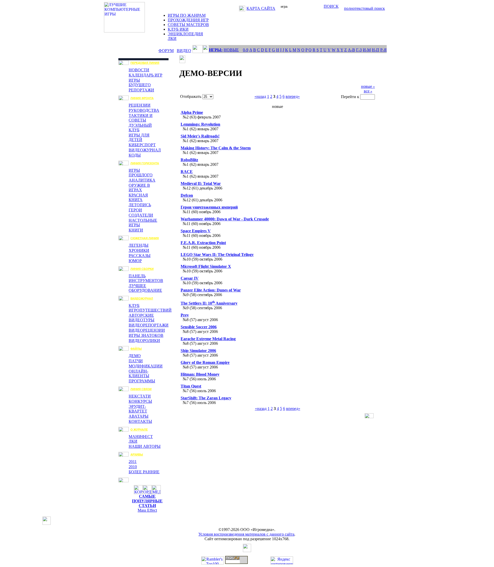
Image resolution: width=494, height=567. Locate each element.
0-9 (245, 50)
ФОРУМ (166, 50)
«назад (260, 96)
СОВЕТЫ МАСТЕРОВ (188, 24)
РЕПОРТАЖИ (141, 90)
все (368, 91)
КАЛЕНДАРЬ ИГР (145, 75)
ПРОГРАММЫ (142, 381)
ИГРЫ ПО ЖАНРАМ (187, 15)
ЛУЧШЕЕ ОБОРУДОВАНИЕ (145, 288)
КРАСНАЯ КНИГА (138, 197)
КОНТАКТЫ (140, 421)
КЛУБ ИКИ (178, 29)
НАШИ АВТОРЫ (145, 446)
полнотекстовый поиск (364, 8)
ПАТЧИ (136, 361)
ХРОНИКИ (139, 250)
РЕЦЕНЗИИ (140, 105)
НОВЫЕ (231, 50)
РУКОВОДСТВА (144, 110)
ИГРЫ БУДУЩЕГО (140, 82)
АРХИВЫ (136, 454)
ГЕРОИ (135, 210)
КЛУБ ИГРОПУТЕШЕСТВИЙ (150, 307)
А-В (351, 50)
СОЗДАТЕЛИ (141, 215)
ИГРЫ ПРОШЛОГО (141, 172)
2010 (133, 467)
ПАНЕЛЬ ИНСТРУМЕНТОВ (146, 278)
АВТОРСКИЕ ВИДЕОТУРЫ (141, 317)
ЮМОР (135, 261)
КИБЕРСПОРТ (142, 145)
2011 (133, 461)
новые (368, 86)
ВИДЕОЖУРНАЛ (145, 150)
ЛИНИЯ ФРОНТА (142, 98)
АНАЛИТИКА (142, 180)
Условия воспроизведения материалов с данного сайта (246, 534)
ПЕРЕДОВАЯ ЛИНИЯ (144, 62)
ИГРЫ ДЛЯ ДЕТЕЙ (139, 137)
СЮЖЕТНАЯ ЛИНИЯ (144, 238)
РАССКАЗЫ (140, 255)
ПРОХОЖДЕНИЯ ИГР (188, 20)
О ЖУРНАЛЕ (139, 429)
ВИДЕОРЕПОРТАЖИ (149, 325)
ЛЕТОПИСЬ (140, 205)
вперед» (293, 96)
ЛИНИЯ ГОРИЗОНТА (144, 163)
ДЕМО (135, 356)
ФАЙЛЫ (136, 348)
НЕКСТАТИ (140, 396)
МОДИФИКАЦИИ (146, 366)
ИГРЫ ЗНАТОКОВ (146, 335)
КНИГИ (136, 230)
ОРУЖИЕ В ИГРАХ (139, 187)
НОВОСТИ (139, 70)
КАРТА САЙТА (260, 8)
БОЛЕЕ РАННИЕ (144, 472)
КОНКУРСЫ (140, 401)
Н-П (375, 50)
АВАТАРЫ (138, 416)
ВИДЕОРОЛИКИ (144, 340)
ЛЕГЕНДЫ (138, 245)
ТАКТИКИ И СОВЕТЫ (141, 117)
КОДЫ (135, 155)
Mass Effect (147, 510)
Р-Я (383, 50)
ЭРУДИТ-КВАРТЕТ (138, 408)
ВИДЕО (184, 50)
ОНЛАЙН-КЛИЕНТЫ (139, 373)
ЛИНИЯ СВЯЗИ (141, 389)
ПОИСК (331, 6)
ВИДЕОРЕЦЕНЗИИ (147, 330)
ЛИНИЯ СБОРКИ (142, 268)
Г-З (359, 50)
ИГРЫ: (216, 50)
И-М (367, 50)
